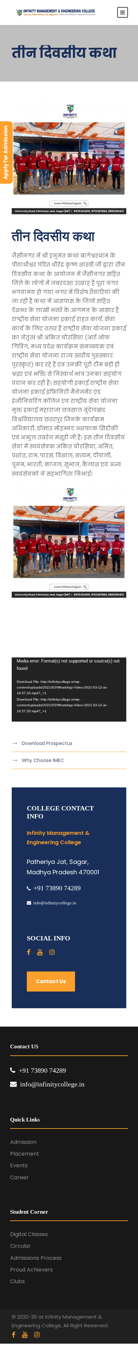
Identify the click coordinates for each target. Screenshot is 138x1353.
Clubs (17, 1281)
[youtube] (40, 952)
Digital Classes (29, 1234)
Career (19, 1177)
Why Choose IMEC (43, 760)
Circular (20, 1246)
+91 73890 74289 (57, 888)
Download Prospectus (47, 743)
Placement (24, 1154)
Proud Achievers (31, 1269)
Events (19, 1165)
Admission (23, 1142)
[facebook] (28, 952)
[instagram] (52, 952)
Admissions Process (36, 1258)
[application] (69, 689)
